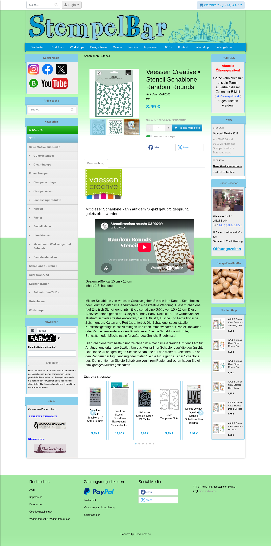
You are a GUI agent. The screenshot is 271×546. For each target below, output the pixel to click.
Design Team (98, 47)
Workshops (77, 47)
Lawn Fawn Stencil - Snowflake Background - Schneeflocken (119, 418)
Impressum (151, 47)
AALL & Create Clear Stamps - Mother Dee (235, 343)
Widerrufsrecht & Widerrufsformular (49, 519)
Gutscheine (37, 301)
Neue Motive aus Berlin (44, 146)
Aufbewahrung (39, 274)
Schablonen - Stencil (43, 265)
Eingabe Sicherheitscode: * (42, 347)
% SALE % (35, 129)
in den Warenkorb (189, 128)
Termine (133, 47)
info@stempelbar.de (228, 96)
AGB (167, 47)
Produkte (56, 47)
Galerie (117, 47)
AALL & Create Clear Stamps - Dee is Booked (235, 405)
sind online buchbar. (224, 172)
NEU (32, 138)
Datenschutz (36, 504)
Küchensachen (39, 283)
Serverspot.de (143, 534)
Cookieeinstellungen (40, 511)
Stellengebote (223, 47)
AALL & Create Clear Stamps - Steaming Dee (235, 322)
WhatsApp (202, 47)
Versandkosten (178, 120)
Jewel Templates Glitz (169, 417)
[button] (160, 147)
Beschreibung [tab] (96, 163)
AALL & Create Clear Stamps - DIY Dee (235, 426)
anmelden (52, 362)
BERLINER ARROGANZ (43, 416)
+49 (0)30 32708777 (230, 225)
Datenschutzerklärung (50, 377)
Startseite (37, 47)
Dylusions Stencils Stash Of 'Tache (144, 416)
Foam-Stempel (38, 173)
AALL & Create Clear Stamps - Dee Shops (235, 384)
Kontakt (183, 47)
